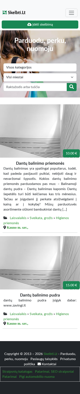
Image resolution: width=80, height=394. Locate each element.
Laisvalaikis (18, 218)
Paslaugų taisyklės (44, 359)
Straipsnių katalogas (17, 371)
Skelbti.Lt (16, 13)
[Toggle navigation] (71, 13)
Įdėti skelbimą (42, 24)
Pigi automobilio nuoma (37, 376)
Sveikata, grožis (41, 218)
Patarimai (9, 376)
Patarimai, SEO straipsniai (54, 371)
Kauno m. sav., (17, 227)
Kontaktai (48, 364)
